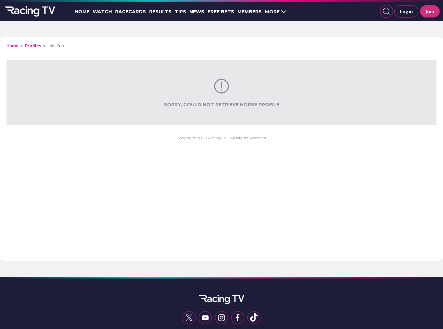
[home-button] (29, 11)
